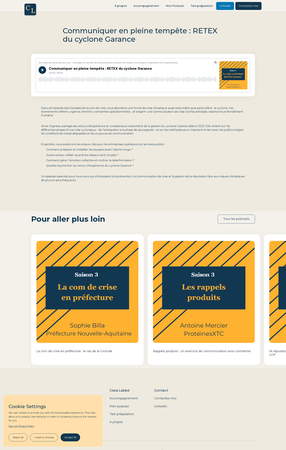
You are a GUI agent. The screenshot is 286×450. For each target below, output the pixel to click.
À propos (121, 5)
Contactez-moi (248, 5)
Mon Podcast (175, 5)
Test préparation (202, 5)
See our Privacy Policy (21, 426)
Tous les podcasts (236, 219)
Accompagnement (146, 5)
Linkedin (225, 5)
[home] (30, 6)
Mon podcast (119, 406)
